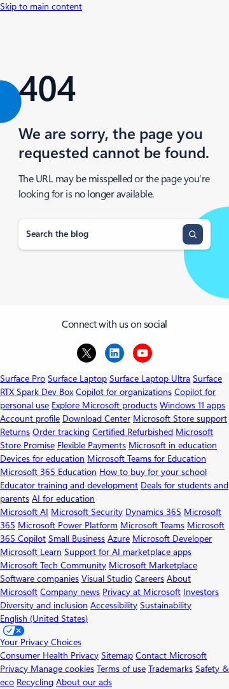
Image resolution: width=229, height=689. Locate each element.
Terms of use (121, 669)
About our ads (84, 682)
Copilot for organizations (124, 392)
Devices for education (42, 458)
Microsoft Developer (172, 538)
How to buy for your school (153, 472)
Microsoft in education (172, 445)
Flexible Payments (91, 445)
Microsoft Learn (31, 552)
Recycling (35, 682)
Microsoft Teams (152, 525)
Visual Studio (106, 578)
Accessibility (113, 605)
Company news (70, 592)
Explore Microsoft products (104, 405)
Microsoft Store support (180, 418)
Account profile (30, 418)
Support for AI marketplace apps (127, 552)
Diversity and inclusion (44, 605)
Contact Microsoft (171, 655)
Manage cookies (62, 669)
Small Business (76, 538)
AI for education (63, 498)
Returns (15, 432)
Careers (149, 578)
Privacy (15, 669)
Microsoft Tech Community (53, 565)
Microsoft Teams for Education (146, 458)
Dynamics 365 (153, 512)
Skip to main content (41, 6)
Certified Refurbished (132, 432)
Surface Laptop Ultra (149, 378)
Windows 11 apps (192, 405)
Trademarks (170, 669)
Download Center (96, 418)
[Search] (193, 234)
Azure (119, 538)
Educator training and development (69, 485)
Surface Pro (22, 378)
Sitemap (117, 655)
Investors (201, 592)
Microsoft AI (24, 512)
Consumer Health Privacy (49, 655)
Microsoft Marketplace (153, 565)
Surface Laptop (77, 378)
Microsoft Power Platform (68, 525)
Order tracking (61, 432)
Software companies (39, 578)
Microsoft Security (87, 512)
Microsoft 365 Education (48, 472)
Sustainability (165, 605)
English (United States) (44, 618)
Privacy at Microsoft (141, 592)
